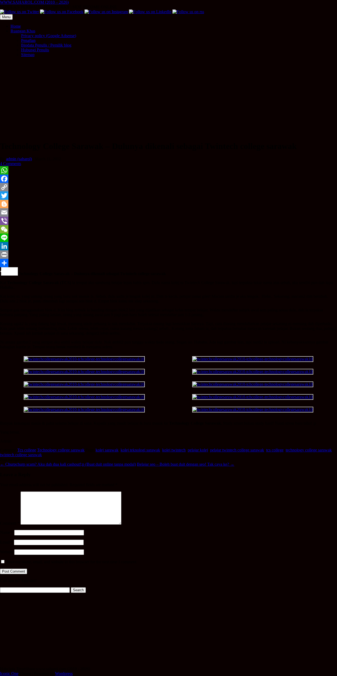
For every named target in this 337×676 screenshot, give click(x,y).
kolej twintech (174, 450)
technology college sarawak (309, 450)
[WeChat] (168, 229)
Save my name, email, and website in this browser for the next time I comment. (71, 562)
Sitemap (27, 54)
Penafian (28, 40)
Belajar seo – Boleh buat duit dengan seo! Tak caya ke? (185, 464)
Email (6, 542)
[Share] (168, 263)
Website (6, 552)
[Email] (168, 212)
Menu (6, 17)
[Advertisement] (168, 98)
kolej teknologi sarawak (140, 450)
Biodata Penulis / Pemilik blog (46, 45)
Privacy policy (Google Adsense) (48, 35)
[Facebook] (168, 179)
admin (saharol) (19, 159)
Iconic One (9, 673)
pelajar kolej (198, 450)
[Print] (168, 254)
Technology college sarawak (61, 450)
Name (6, 532)
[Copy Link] (168, 187)
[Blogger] (168, 204)
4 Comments (10, 163)
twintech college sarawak (21, 455)
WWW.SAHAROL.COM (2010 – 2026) (34, 2)
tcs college (275, 450)
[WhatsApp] (168, 170)
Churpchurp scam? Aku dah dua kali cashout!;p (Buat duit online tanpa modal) (68, 464)
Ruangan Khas (23, 31)
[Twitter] (168, 195)
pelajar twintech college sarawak (237, 450)
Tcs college (26, 450)
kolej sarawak (107, 450)
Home (16, 26)
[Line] (168, 237)
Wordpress (64, 673)
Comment (9, 523)
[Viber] (168, 221)
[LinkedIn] (168, 246)
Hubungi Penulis (35, 50)
